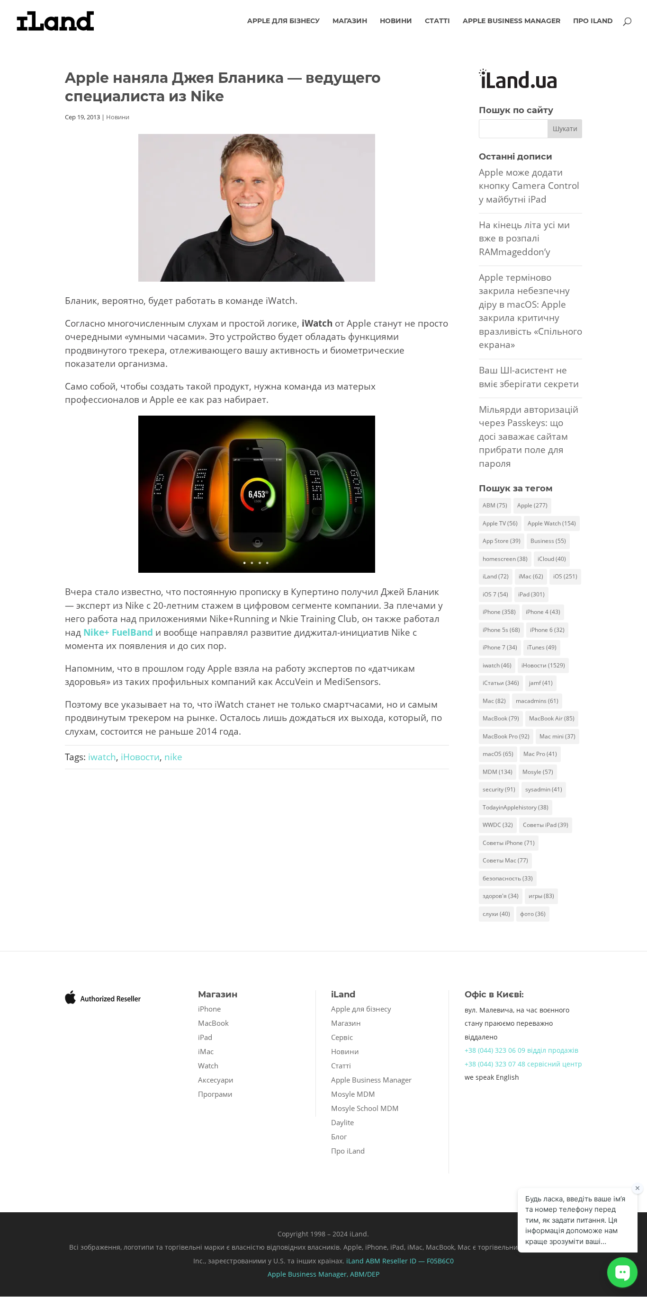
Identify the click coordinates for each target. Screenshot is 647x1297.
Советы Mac (505, 860)
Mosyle (537, 772)
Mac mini (557, 736)
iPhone (499, 612)
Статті (437, 21)
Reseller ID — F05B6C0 (417, 1260)
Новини (396, 21)
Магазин (349, 21)
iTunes (542, 647)
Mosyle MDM (353, 1094)
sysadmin (543, 789)
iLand (496, 576)
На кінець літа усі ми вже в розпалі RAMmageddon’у (524, 238)
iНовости (140, 757)
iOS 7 (495, 594)
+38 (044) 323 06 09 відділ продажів (521, 1050)
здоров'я (501, 896)
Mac (494, 701)
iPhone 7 (500, 647)
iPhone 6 (547, 630)
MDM (497, 772)
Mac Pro (540, 754)
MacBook (501, 718)
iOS (565, 576)
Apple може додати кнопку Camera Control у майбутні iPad (529, 185)
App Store (502, 541)
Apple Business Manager (511, 21)
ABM (495, 505)
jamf (541, 683)
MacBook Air (552, 718)
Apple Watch (552, 523)
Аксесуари (216, 1079)
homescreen (505, 559)
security (499, 789)
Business (548, 541)
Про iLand (593, 21)
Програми (215, 1094)
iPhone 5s (501, 630)
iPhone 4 (543, 612)
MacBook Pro (506, 736)
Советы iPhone (509, 843)
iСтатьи (501, 683)
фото (533, 914)
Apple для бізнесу (283, 21)
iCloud (552, 559)
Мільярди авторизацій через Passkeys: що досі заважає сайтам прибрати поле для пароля (528, 436)
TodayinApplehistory (515, 807)
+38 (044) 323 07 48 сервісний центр (523, 1063)
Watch (208, 1065)
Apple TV (500, 523)
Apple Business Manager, (309, 1274)
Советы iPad (545, 825)
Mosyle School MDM (365, 1108)
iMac (531, 576)
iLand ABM (363, 1260)
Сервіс (342, 1037)
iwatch (102, 757)
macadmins (537, 701)
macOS (498, 754)
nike (173, 757)
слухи (496, 914)
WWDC (498, 825)
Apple (532, 505)
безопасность (508, 878)
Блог (339, 1136)
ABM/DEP (364, 1274)
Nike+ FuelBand (118, 632)
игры (541, 896)
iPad (531, 594)
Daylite (342, 1122)
